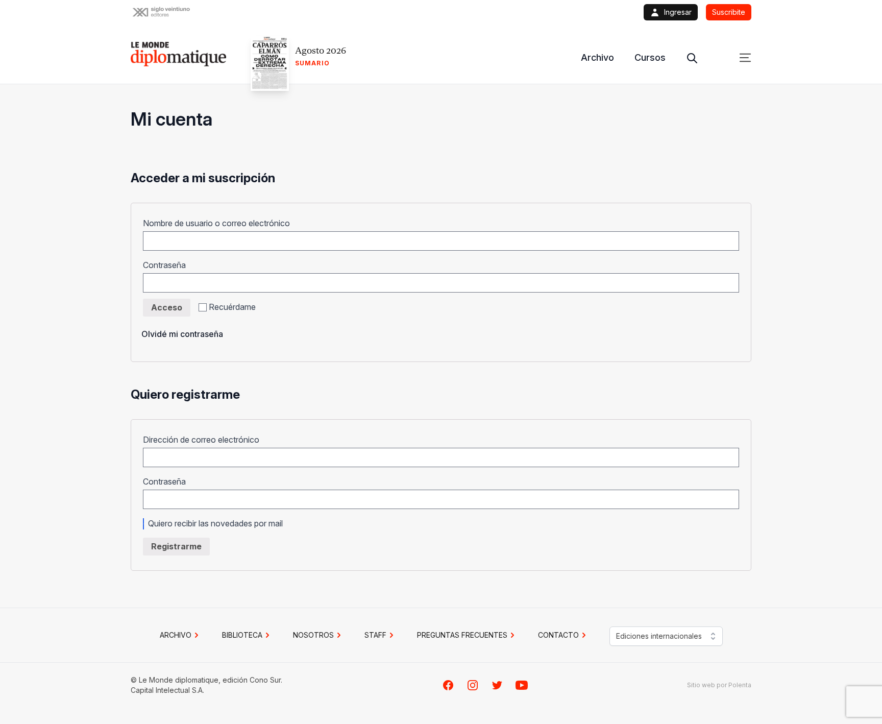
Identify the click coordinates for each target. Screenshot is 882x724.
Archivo (597, 57)
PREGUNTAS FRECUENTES (462, 635)
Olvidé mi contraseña (182, 334)
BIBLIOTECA (242, 635)
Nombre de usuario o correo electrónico (220, 223)
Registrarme (176, 546)
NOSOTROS (313, 635)
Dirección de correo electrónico (204, 440)
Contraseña (167, 265)
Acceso (166, 307)
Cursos (650, 57)
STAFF (375, 635)
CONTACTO (558, 635)
